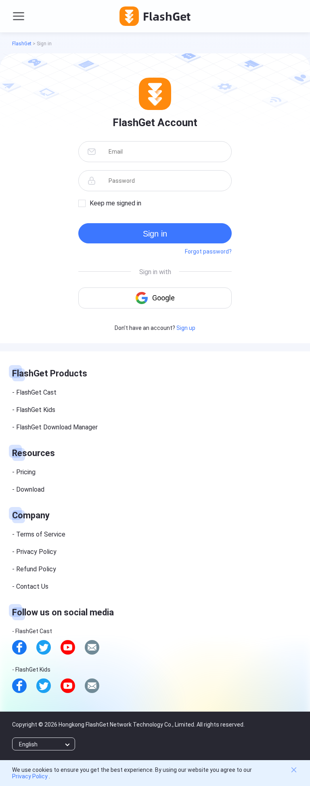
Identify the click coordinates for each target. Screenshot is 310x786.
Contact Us (32, 586)
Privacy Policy (36, 552)
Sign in (155, 233)
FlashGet (21, 43)
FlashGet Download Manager (57, 427)
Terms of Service (40, 534)
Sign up (185, 328)
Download (30, 489)
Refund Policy (36, 569)
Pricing (26, 472)
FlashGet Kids (35, 410)
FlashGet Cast (36, 392)
